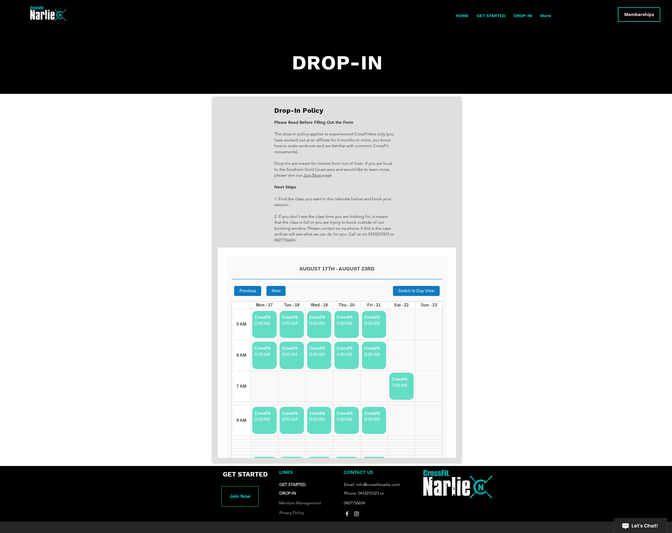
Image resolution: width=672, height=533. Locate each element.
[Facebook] (347, 514)
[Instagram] (356, 514)
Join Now (312, 175)
